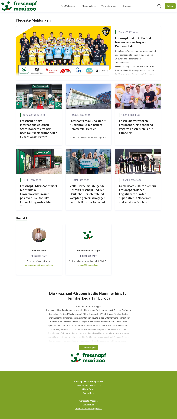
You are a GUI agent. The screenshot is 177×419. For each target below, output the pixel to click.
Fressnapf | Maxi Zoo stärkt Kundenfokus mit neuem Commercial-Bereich (88, 125)
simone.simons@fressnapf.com (39, 265)
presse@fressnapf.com (88, 265)
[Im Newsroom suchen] (159, 6)
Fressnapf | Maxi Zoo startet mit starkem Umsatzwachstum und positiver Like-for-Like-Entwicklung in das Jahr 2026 (38, 196)
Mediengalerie (89, 6)
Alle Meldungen (68, 6)
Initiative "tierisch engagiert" (88, 408)
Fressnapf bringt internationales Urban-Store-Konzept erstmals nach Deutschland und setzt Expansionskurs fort (38, 129)
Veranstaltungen (109, 6)
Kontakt (127, 6)
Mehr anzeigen (88, 347)
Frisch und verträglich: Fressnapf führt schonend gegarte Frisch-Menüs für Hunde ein (136, 127)
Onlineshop (88, 404)
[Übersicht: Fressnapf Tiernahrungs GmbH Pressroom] (19, 6)
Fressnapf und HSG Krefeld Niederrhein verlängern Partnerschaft (133, 42)
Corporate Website (88, 400)
